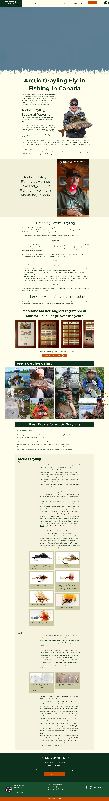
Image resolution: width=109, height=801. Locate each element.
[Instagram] (90, 787)
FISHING (58, 765)
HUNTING (51, 765)
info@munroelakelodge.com (54, 788)
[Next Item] (89, 334)
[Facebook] (86, 787)
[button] (47, 4)
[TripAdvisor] (95, 787)
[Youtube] (99, 787)
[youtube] (105, 2)
